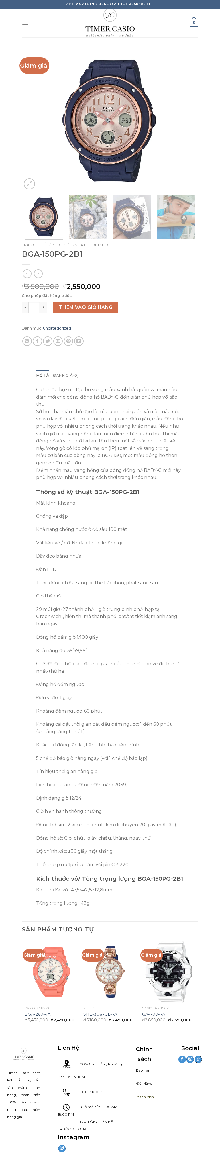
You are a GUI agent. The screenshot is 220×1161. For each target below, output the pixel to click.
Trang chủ (34, 244)
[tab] (42, 375)
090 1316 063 (86, 1092)
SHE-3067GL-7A (100, 1014)
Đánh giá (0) (65, 375)
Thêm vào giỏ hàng (86, 307)
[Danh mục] (25, 23)
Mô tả (42, 375)
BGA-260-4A (37, 1014)
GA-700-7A (153, 1014)
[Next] (187, 119)
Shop (59, 244)
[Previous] (33, 119)
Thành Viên (144, 1097)
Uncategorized (89, 244)
